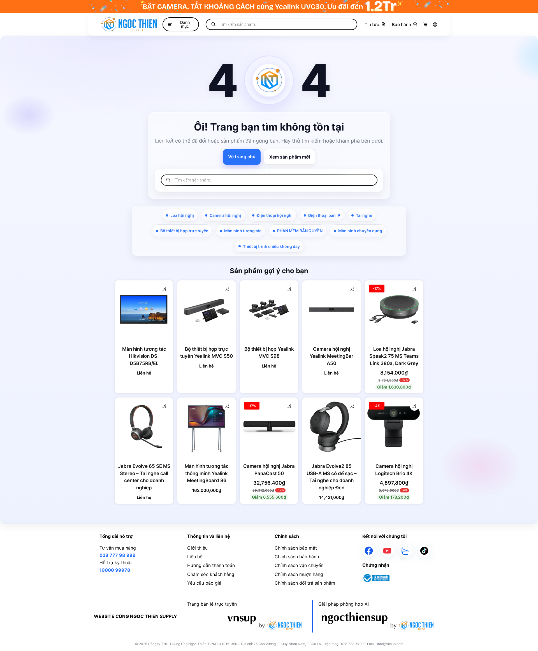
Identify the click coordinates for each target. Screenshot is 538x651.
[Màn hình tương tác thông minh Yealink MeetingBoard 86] (206, 426)
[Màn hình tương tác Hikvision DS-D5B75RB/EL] (144, 309)
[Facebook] (368, 550)
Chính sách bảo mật (296, 548)
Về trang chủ (242, 156)
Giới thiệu (197, 548)
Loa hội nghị (182, 215)
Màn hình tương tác (242, 230)
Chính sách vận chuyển (299, 565)
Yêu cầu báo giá (204, 583)
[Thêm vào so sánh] (164, 289)
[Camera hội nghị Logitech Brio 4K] (394, 426)
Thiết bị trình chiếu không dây (271, 246)
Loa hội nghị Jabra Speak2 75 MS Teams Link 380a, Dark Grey (394, 356)
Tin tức (372, 24)
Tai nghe (364, 215)
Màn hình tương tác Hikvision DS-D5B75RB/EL (144, 356)
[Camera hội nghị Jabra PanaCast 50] (269, 426)
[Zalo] (405, 550)
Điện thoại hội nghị (275, 215)
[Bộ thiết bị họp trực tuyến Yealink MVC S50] (206, 309)
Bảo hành (401, 24)
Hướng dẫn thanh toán (211, 565)
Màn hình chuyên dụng (360, 230)
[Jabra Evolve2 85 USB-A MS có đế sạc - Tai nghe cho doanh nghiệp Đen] (331, 426)
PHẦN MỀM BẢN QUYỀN (300, 230)
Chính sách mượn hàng (299, 574)
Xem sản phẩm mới (289, 157)
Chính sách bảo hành (297, 556)
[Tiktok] (424, 550)
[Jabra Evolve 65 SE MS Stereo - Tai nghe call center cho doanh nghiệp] (144, 426)
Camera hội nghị (225, 215)
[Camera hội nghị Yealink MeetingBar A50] (331, 309)
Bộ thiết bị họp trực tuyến (184, 230)
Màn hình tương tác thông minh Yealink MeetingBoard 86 (207, 473)
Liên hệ (194, 556)
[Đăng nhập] (435, 24)
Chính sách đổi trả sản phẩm (305, 583)
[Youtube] (387, 550)
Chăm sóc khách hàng (210, 574)
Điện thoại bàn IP (324, 215)
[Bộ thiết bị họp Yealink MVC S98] (269, 309)
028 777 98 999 (117, 555)
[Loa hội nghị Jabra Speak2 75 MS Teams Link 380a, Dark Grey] (394, 309)
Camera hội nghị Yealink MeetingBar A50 (331, 356)
